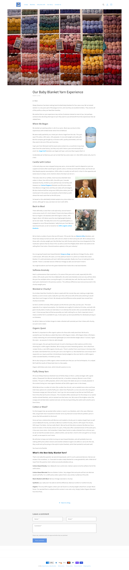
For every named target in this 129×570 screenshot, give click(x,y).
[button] (103, 5)
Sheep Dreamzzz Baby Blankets (49, 566)
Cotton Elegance (46, 185)
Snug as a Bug (65, 254)
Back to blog (65, 503)
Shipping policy (87, 566)
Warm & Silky (80, 236)
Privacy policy (69, 566)
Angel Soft (42, 151)
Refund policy (61, 566)
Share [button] (36, 101)
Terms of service (78, 566)
